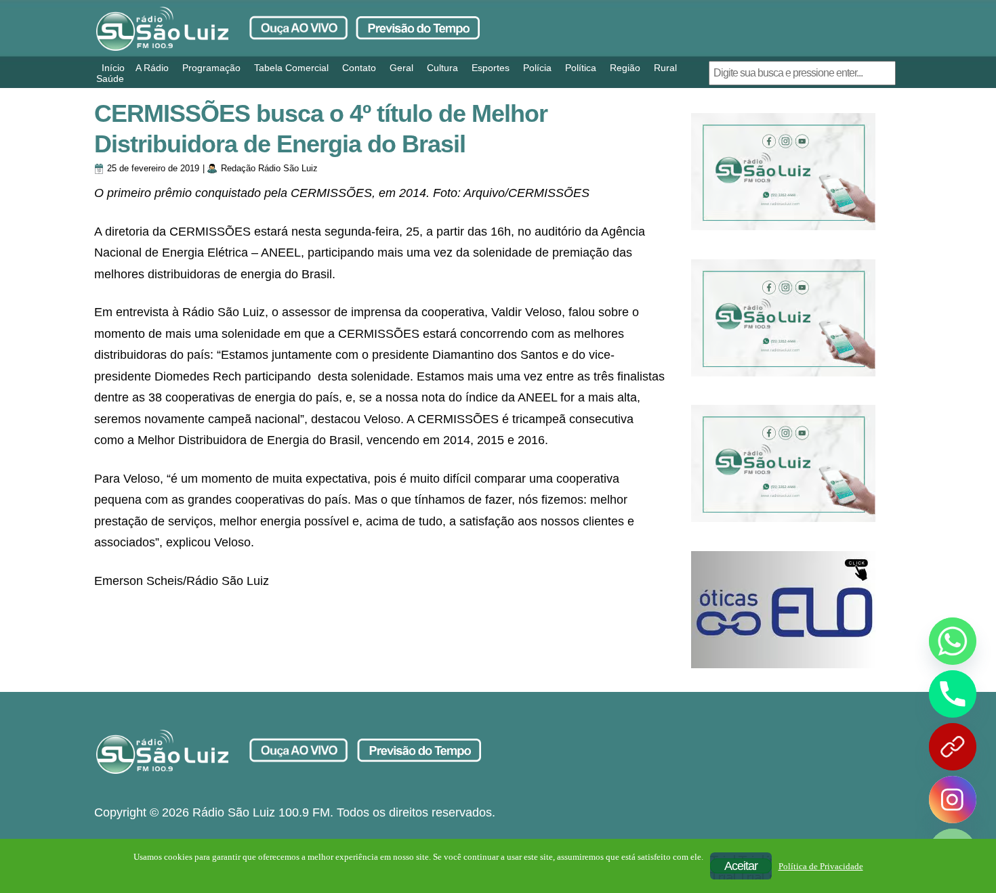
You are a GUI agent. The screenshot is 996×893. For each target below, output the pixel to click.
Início (113, 67)
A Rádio (152, 67)
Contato (359, 67)
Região (625, 67)
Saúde (110, 78)
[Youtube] (952, 746)
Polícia (537, 67)
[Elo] (783, 609)
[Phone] (952, 694)
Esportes (491, 67)
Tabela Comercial (291, 67)
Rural (665, 67)
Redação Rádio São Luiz (269, 168)
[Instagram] (952, 799)
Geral (401, 67)
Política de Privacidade (821, 866)
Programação (211, 67)
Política (580, 67)
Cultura (442, 67)
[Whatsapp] (952, 641)
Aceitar (741, 866)
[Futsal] (783, 317)
